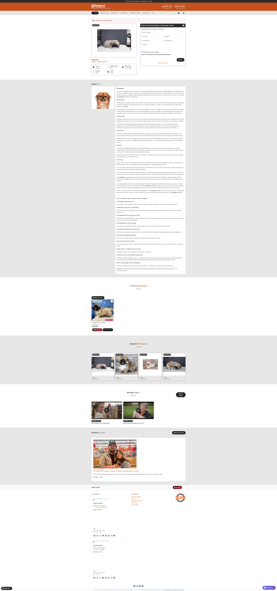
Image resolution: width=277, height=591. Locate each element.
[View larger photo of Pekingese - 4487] (111, 301)
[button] (97, 301)
